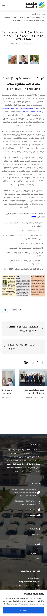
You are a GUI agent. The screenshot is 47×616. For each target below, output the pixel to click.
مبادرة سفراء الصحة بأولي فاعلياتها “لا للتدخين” (34, 391)
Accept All (23, 610)
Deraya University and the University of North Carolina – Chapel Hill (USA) (22, 110)
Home (43, 14)
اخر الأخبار (35, 14)
